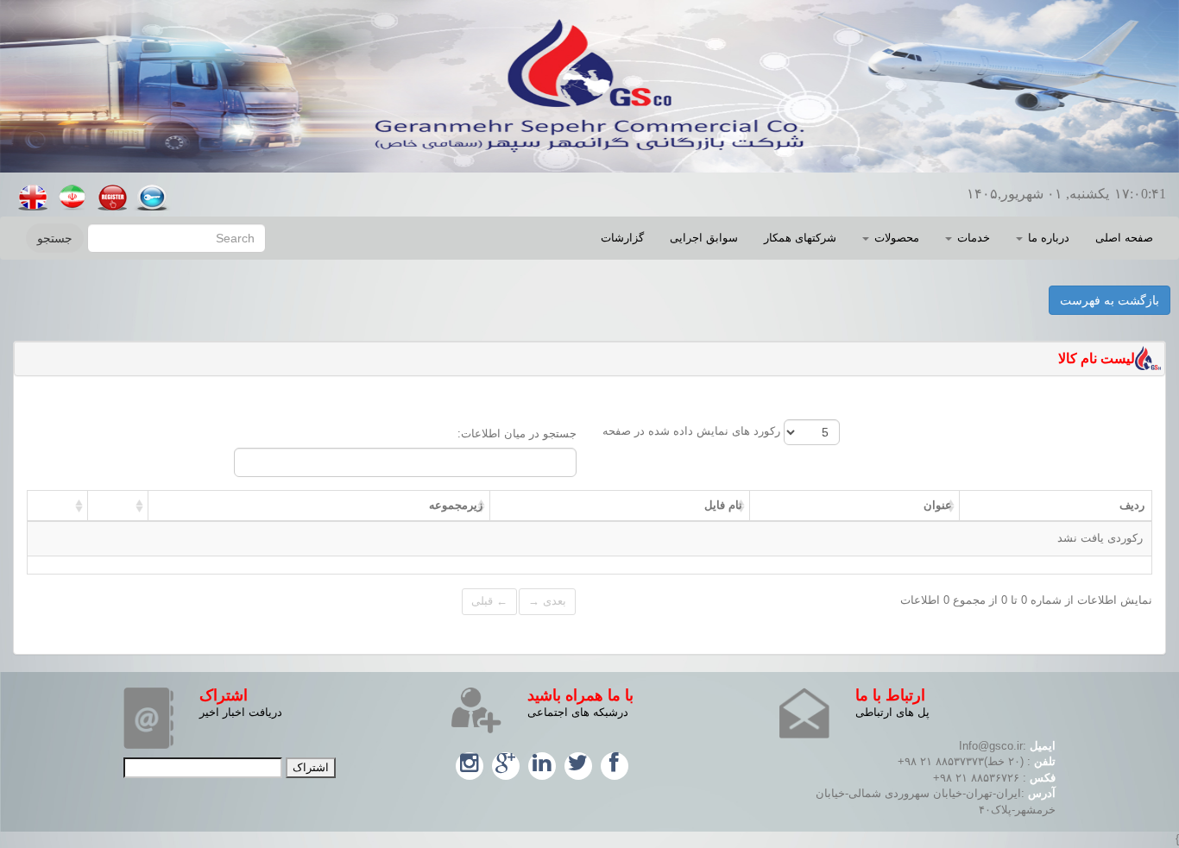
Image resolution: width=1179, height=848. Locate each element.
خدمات (972, 237)
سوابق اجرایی (704, 237)
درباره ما (1047, 237)
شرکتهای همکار (800, 237)
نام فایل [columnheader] (723, 505)
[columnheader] (117, 505)
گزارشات (622, 237)
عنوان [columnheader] (938, 505)
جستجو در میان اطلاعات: (517, 433)
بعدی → (547, 600)
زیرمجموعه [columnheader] (455, 505)
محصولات (895, 237)
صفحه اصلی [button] (1124, 237)
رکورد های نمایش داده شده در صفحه (693, 430)
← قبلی (489, 600)
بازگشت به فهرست (1109, 300)
